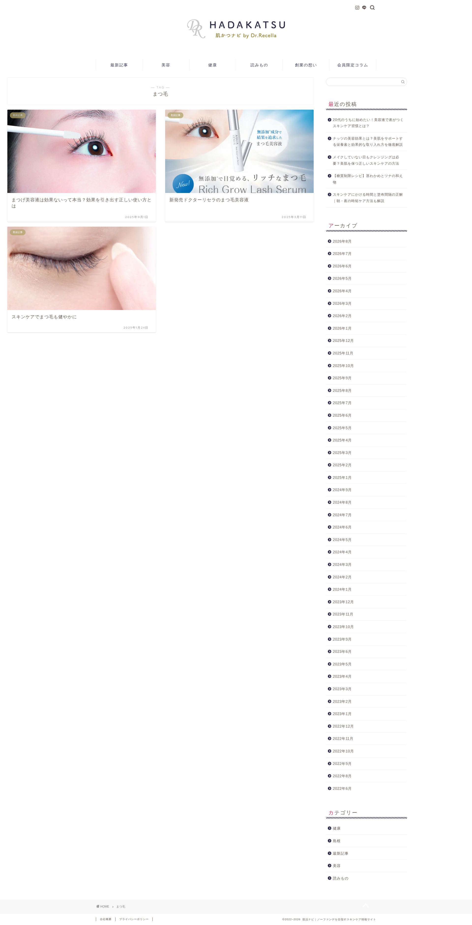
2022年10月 (343, 751)
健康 (212, 64)
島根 (337, 841)
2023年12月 (343, 602)
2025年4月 (342, 440)
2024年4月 (342, 552)
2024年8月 (342, 502)
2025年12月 (343, 340)
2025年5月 (342, 428)
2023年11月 (343, 614)
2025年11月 (343, 353)
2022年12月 (343, 726)
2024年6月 (342, 527)
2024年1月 (342, 589)
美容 (166, 64)
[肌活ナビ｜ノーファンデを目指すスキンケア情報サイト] (236, 47)
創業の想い (306, 64)
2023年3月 (342, 689)
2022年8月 (342, 776)
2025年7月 (342, 403)
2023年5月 (342, 664)
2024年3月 (342, 564)
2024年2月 (342, 577)
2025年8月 (342, 390)
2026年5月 (342, 278)
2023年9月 (342, 639)
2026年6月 (342, 266)
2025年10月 (343, 366)
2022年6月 (342, 788)
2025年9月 (342, 378)
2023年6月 (342, 651)
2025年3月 (342, 453)
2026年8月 (342, 241)
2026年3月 (342, 303)
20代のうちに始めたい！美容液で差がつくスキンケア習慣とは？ (368, 123)
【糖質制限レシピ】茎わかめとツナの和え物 (368, 179)
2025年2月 (342, 465)
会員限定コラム (352, 64)
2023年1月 (342, 714)
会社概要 (106, 919)
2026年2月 (342, 316)
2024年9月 (342, 490)
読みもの (259, 64)
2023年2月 (342, 701)
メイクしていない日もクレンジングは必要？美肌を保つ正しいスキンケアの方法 (366, 160)
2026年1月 (342, 328)
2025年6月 (342, 415)
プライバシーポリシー (134, 919)
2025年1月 (342, 477)
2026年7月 (342, 253)
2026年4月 (342, 291)
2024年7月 (342, 515)
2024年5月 (342, 540)
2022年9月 (342, 764)
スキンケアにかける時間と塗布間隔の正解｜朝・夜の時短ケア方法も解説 (368, 198)
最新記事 (119, 64)
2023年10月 (343, 627)
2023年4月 (342, 676)
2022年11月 (343, 738)
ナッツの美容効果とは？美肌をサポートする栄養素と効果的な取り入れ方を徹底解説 (368, 142)
